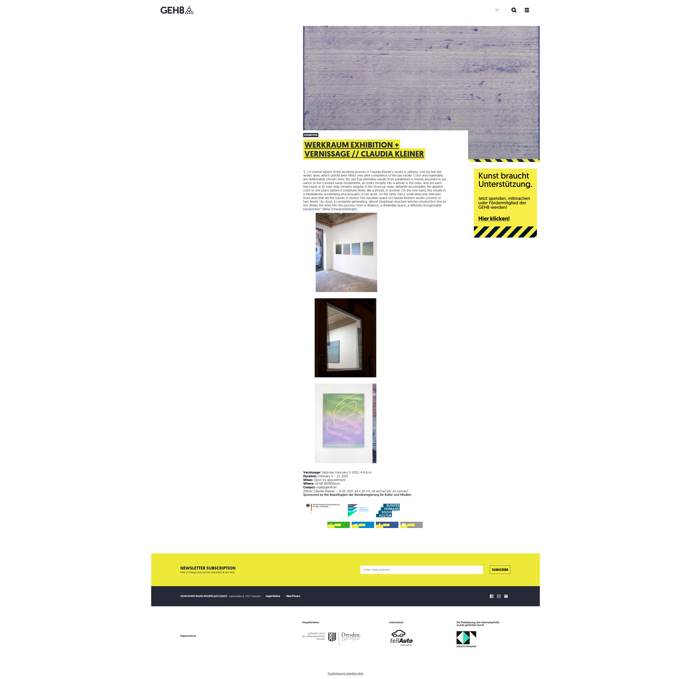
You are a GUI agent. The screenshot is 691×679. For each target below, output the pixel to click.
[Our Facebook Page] (491, 596)
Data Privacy (293, 596)
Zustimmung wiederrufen (345, 673)
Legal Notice (273, 596)
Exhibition (310, 135)
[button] (338, 525)
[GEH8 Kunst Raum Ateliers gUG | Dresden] (177, 10)
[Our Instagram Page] (498, 596)
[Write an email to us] (506, 596)
